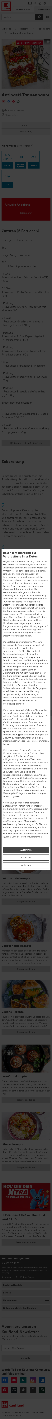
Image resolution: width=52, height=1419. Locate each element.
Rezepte (24, 28)
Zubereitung (26, 131)
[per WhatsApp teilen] (18, 101)
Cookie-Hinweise (37, 1412)
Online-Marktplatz (22, 9)
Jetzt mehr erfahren (26, 1242)
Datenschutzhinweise (20, 1412)
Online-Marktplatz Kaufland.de (19, 1308)
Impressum (6, 1412)
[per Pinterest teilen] (13, 101)
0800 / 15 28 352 (12, 1263)
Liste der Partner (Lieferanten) (27, 836)
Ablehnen (26, 865)
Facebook (5, 1380)
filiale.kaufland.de (12, 1285)
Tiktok (23, 1390)
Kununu (14, 1390)
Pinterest (5, 1390)
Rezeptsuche (44, 28)
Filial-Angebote (43, 9)
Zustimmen (26, 849)
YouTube (14, 1380)
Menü (48, 3)
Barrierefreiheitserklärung (13, 1415)
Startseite (6, 28)
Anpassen (26, 857)
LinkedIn (42, 1380)
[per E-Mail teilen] (4, 101)
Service (7, 1292)
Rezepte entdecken (26, 901)
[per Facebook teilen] (8, 101)
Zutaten (26, 125)
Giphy (33, 1390)
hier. (8, 744)
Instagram (33, 1380)
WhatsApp (42, 1390)
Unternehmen (10, 1300)
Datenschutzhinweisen (14, 741)
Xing (23, 1380)
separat (22, 586)
